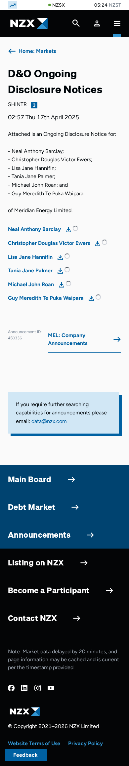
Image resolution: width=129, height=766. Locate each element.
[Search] (76, 25)
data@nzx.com (49, 421)
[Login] (97, 23)
